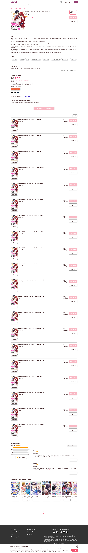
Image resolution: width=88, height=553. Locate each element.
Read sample (17, 32)
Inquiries (29, 534)
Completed (73, 59)
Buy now (73, 21)
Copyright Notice (15, 531)
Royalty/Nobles (46, 59)
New (12, 5)
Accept (75, 550)
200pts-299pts (65, 59)
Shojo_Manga (14, 59)
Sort (75, 115)
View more (56, 456)
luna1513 (35, 463)
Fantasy (27, 59)
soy (15, 78)
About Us (13, 529)
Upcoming (42, 5)
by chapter (14, 62)
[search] (66, 2)
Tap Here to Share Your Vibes (68, 70)
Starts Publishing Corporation (22, 80)
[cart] (70, 2)
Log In (75, 2)
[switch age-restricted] (61, 2)
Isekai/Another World (36, 59)
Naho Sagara (18, 77)
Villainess (22, 59)
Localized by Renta (55, 59)
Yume (34, 450)
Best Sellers (18, 5)
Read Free (35, 5)
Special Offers (27, 5)
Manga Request (15, 537)
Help (12, 534)
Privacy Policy (31, 529)
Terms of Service (31, 531)
